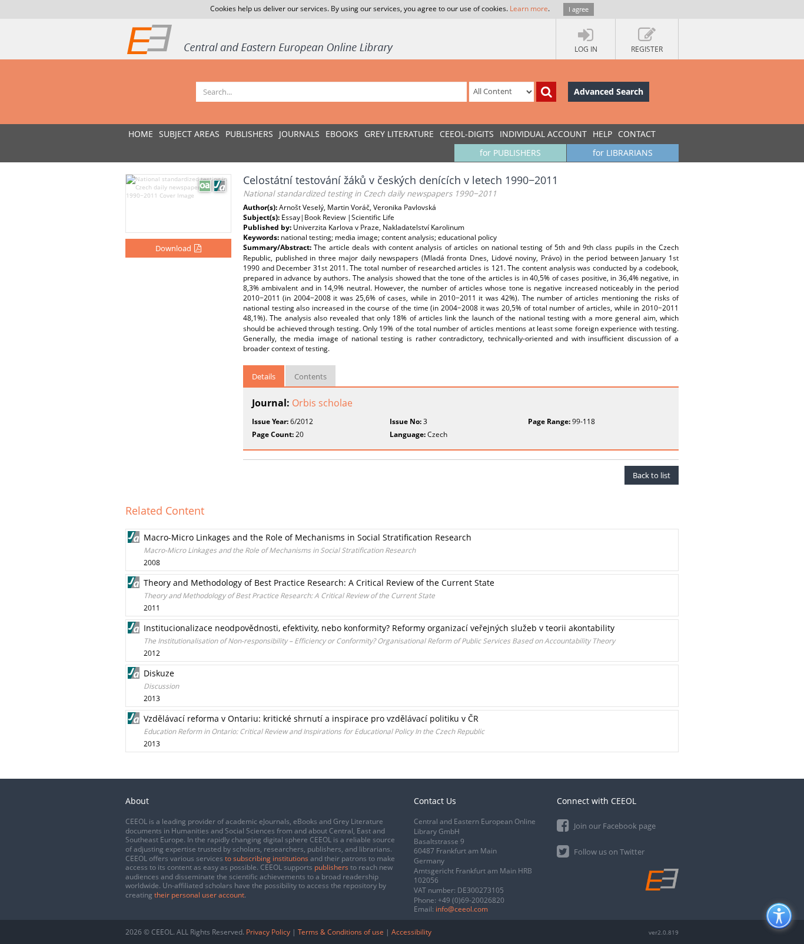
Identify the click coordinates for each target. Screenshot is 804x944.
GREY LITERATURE (399, 133)
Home (140, 133)
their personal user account (199, 895)
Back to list (651, 475)
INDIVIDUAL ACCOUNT (543, 133)
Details (263, 376)
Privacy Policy (268, 932)
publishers (331, 867)
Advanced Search (608, 91)
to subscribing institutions (266, 858)
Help (602, 133)
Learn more (529, 9)
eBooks (341, 133)
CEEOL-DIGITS (467, 133)
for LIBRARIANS (623, 152)
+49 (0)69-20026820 (471, 900)
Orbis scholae (322, 402)
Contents (310, 376)
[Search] (546, 92)
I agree (579, 9)
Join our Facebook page (614, 825)
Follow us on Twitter (608, 851)
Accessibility (411, 932)
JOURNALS (299, 133)
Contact (637, 133)
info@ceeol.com (462, 909)
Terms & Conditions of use (341, 932)
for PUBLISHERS (510, 152)
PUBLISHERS (249, 133)
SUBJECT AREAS (189, 133)
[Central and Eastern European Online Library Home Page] (260, 39)
